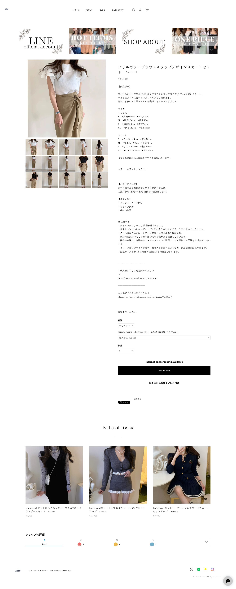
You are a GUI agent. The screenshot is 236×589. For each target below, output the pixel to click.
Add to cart (164, 370)
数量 (120, 345)
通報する (137, 399)
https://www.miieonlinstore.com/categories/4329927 (145, 297)
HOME (76, 10)
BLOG (102, 10)
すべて (44, 544)
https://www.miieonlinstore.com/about (137, 278)
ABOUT (89, 10)
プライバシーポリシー (38, 571)
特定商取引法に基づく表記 (60, 571)
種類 (120, 320)
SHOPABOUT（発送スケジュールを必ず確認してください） (149, 332)
